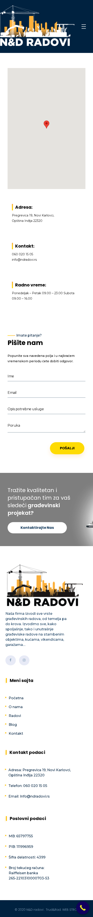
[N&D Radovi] (37, 25)
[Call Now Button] (82, 907)
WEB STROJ (70, 909)
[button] (46, 124)
